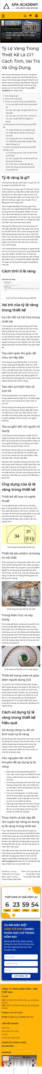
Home (8, 32)
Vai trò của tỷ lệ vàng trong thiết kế (20, 101)
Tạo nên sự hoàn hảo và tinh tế (22, 116)
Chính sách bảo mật (11, 1038)
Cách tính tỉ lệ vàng (13, 99)
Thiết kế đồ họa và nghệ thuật (22, 130)
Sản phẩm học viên (10, 1031)
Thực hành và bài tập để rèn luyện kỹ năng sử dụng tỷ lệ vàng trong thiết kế (20, 167)
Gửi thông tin (21, 976)
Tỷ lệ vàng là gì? (11, 96)
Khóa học (6, 1028)
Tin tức (5, 1034)
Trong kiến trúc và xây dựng (21, 138)
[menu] (3, 16)
